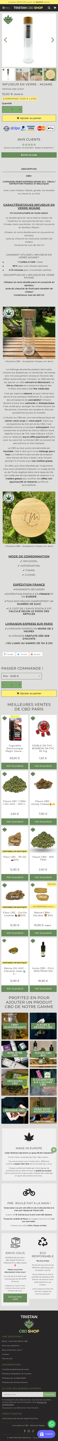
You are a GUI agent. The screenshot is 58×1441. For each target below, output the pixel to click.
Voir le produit (14, 766)
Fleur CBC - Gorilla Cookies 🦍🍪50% (15, 914)
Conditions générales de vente (15, 1369)
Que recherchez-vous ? (12, 1350)
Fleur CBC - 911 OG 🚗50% (14, 858)
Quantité (7, 103)
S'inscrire (49, 1394)
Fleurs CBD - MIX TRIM (43, 858)
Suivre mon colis (15, 1297)
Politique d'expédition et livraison (17, 1374)
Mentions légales (37, 1425)
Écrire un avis (29, 155)
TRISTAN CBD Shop (22, 1438)
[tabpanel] (8, 74)
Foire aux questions (10, 1346)
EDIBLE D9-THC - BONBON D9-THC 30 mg (43, 748)
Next (53, 39)
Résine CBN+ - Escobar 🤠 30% (43, 914)
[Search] (49, 7)
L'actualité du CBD (20, 1425)
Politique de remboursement (15, 1382)
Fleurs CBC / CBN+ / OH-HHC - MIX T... (15, 802)
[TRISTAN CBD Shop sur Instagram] (29, 1431)
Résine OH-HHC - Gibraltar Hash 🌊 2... (15, 971)
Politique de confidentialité (14, 1378)
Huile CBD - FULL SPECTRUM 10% (43, 969)
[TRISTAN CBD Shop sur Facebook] (25, 1431)
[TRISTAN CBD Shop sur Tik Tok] (33, 1432)
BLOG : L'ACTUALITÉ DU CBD (15, 1341)
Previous (5, 39)
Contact (5, 1354)
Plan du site (7, 1359)
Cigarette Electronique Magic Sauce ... (15, 748)
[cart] (55, 7)
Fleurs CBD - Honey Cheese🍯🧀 (43, 802)
